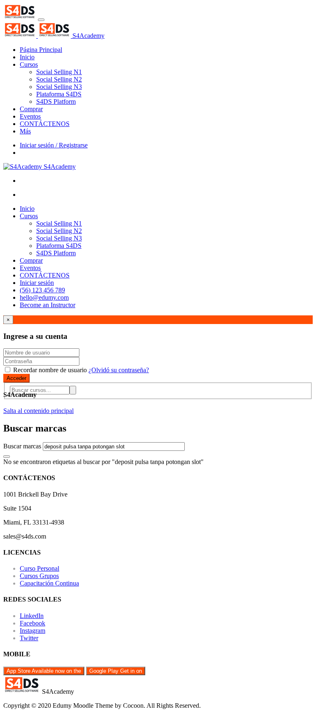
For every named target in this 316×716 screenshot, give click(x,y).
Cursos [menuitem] (29, 64)
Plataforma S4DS (58, 245)
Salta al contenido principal (38, 410)
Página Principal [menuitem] (41, 49)
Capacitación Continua (49, 583)
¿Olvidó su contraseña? (118, 369)
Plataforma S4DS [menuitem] (58, 94)
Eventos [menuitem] (30, 116)
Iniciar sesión (37, 282)
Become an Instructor (47, 304)
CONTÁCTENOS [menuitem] (45, 123)
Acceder (16, 378)
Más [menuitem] (25, 131)
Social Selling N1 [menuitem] (59, 71)
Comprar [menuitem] (31, 108)
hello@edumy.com (44, 297)
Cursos (29, 215)
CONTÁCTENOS (45, 275)
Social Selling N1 (59, 223)
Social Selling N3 (59, 238)
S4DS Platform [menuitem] (56, 101)
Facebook (32, 623)
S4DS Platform (56, 253)
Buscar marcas (22, 446)
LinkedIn (32, 615)
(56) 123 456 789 (42, 290)
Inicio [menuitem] (27, 57)
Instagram (32, 630)
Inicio (27, 208)
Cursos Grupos (39, 575)
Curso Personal (39, 568)
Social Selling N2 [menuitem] (59, 79)
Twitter (29, 637)
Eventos (30, 267)
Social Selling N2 (59, 230)
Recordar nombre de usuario (50, 369)
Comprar (31, 260)
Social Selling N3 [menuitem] (59, 86)
